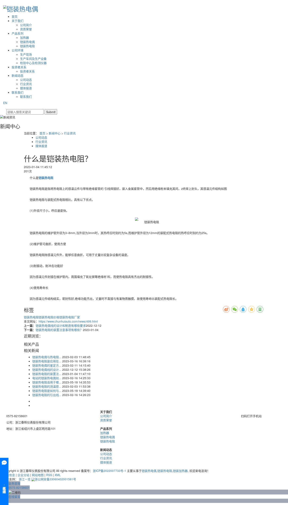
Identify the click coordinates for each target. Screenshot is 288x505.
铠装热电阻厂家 (69, 317)
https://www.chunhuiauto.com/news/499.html (68, 321)
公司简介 (26, 25)
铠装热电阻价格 (49, 317)
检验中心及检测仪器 (33, 63)
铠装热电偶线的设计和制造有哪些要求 (61, 325)
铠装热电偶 (27, 42)
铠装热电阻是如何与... (46, 390)
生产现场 (26, 54)
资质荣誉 (26, 29)
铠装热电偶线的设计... (46, 369)
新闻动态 (17, 75)
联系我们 (17, 92)
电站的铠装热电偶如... (46, 378)
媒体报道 (26, 88)
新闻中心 (55, 133)
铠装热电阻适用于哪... (46, 382)
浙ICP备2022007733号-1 (109, 471)
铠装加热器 (180, 471)
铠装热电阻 (27, 46)
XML (58, 475)
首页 (14, 16)
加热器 (24, 37)
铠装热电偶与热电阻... (46, 357)
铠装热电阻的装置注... (46, 374)
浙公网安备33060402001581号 (55, 479)
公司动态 (26, 80)
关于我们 (17, 21)
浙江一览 (25, 479)
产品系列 (17, 33)
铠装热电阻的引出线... (46, 395)
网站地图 (38, 475)
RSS (49, 475)
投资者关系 (19, 67)
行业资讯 (26, 84)
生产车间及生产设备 (33, 58)
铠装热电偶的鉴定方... (46, 365)
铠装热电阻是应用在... (46, 361)
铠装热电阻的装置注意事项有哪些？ (59, 330)
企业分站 (23, 475)
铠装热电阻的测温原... (46, 386)
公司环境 (17, 50)
